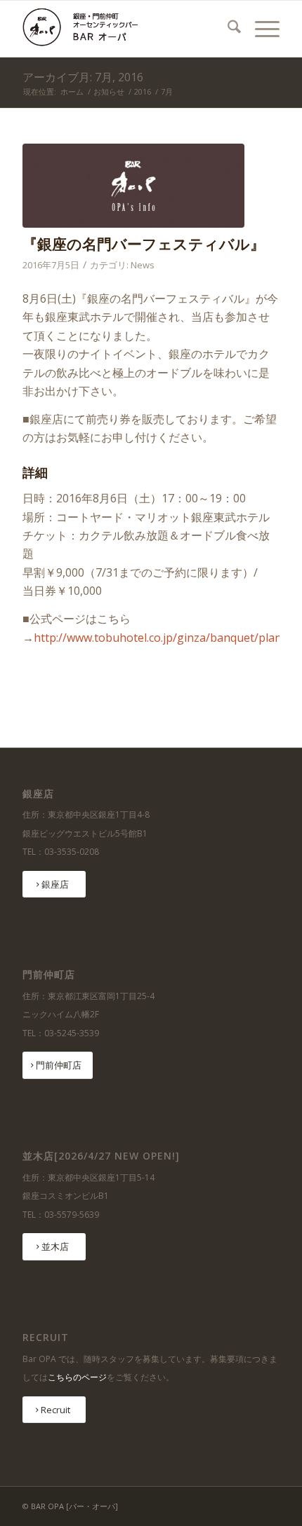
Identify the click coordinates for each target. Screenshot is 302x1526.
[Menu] (260, 29)
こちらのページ (77, 1377)
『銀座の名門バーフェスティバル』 (143, 244)
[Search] (227, 29)
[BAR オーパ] (133, 186)
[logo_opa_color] (125, 29)
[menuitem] (227, 29)
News (143, 265)
